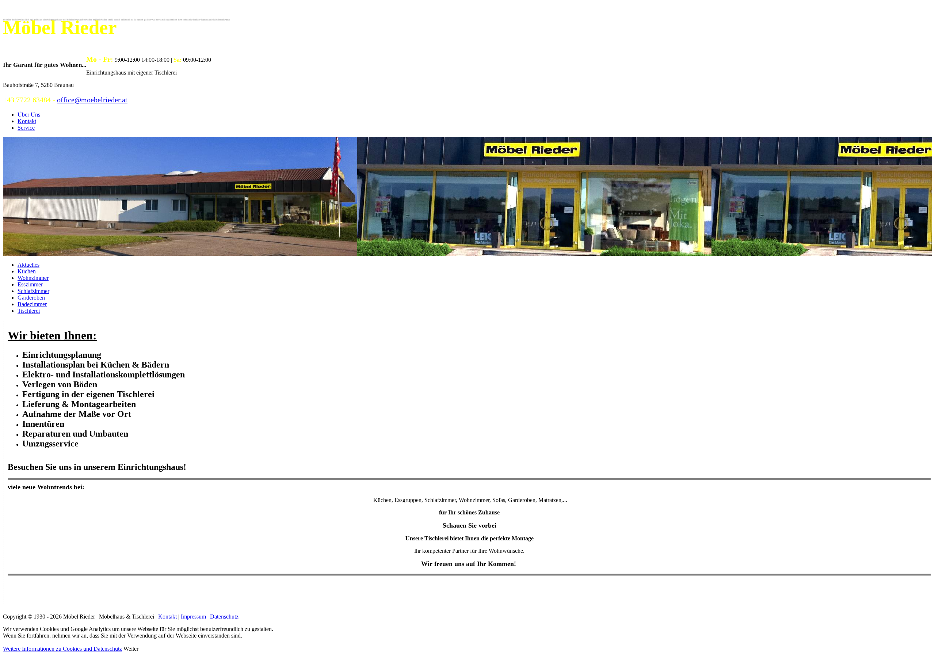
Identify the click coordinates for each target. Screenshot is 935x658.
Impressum (193, 616)
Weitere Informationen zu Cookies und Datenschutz (62, 649)
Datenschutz (224, 616)
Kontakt (167, 616)
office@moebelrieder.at (92, 100)
